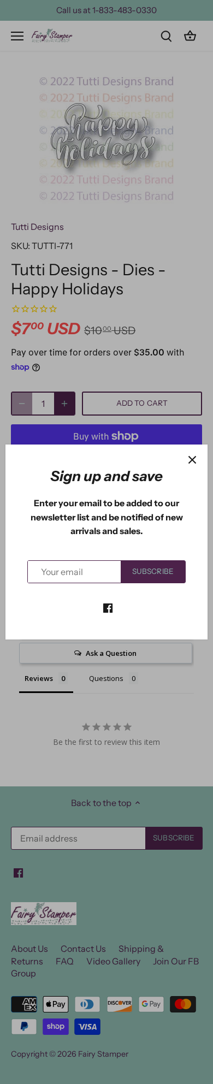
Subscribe (153, 571)
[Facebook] (108, 607)
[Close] (192, 460)
